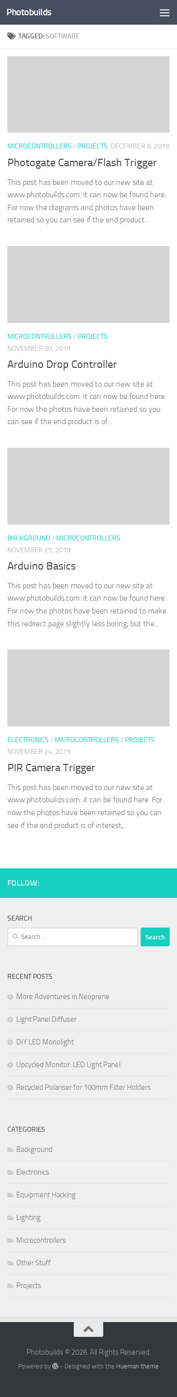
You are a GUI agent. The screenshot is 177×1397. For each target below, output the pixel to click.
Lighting (28, 1217)
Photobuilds (29, 12)
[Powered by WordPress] (55, 1366)
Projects (93, 146)
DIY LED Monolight (45, 1042)
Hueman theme (137, 1366)
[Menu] (164, 12)
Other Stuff (33, 1262)
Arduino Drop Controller (62, 364)
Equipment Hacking (46, 1194)
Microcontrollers (39, 146)
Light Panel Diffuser (46, 1019)
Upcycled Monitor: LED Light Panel (68, 1064)
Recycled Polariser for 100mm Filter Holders (83, 1087)
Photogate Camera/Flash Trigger (82, 162)
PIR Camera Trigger (51, 767)
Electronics (28, 740)
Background (28, 538)
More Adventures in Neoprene (63, 996)
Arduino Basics (41, 566)
